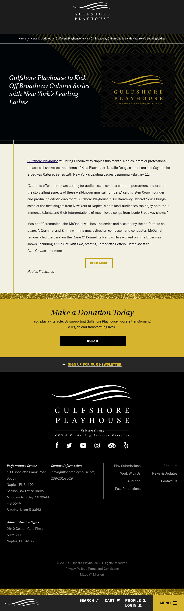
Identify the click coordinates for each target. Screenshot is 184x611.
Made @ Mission (92, 574)
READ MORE (99, 263)
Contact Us (169, 481)
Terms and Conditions (103, 568)
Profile (133, 600)
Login (130, 605)
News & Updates (41, 38)
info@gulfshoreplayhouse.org (72, 472)
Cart (109, 600)
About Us (170, 465)
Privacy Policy (75, 568)
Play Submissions (127, 465)
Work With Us (130, 473)
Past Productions (127, 488)
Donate (93, 341)
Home (22, 38)
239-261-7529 (62, 478)
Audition (134, 481)
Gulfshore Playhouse (42, 161)
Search (86, 600)
